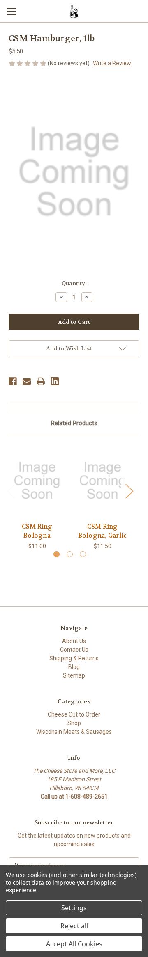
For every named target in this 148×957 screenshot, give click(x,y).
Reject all (74, 925)
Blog (74, 667)
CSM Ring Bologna (37, 531)
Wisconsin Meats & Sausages (74, 731)
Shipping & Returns (74, 658)
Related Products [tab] (74, 423)
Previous (10, 491)
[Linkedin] (55, 381)
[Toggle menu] (11, 11)
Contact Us (74, 649)
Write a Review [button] (112, 63)
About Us (74, 641)
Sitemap (74, 675)
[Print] (41, 381)
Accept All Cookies (74, 943)
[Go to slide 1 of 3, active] (56, 554)
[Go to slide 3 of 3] (83, 554)
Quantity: (74, 283)
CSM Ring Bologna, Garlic (102, 531)
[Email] (27, 381)
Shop (74, 723)
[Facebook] (13, 381)
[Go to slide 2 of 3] (70, 554)
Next (129, 491)
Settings (74, 907)
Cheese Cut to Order (74, 714)
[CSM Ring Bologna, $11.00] (37, 480)
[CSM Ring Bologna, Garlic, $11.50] (102, 480)
